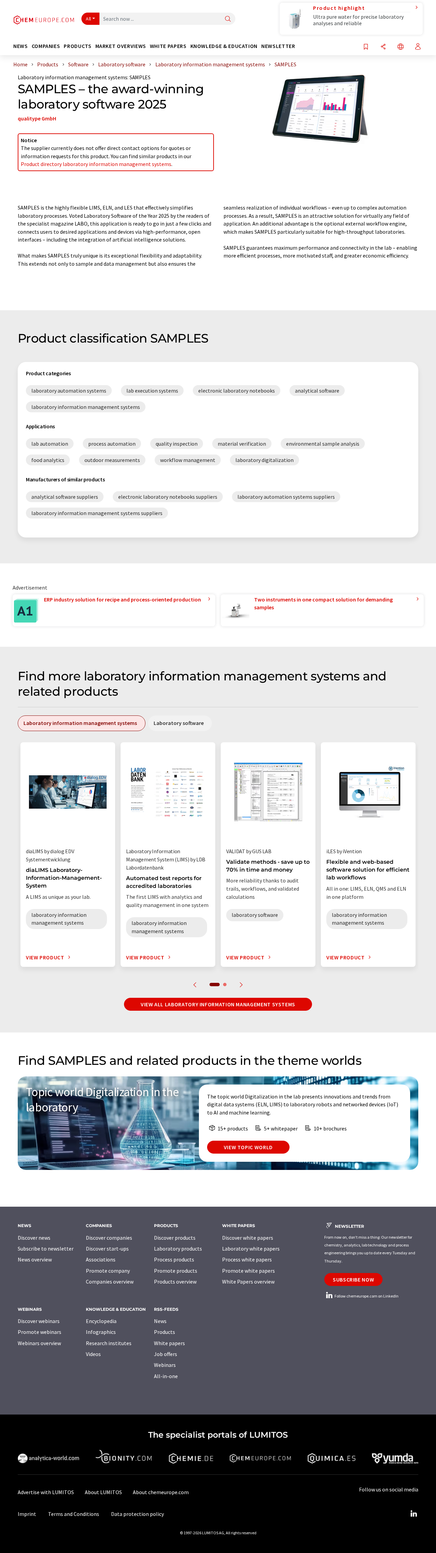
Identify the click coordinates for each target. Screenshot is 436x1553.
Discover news (34, 1237)
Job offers (165, 1354)
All (88, 19)
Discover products (175, 1237)
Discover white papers (247, 1237)
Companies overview (110, 1281)
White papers (169, 1343)
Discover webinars (39, 1321)
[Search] (228, 19)
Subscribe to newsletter (46, 1248)
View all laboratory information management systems (218, 1004)
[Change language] (400, 47)
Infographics (101, 1331)
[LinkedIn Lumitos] (413, 1513)
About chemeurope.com (161, 1492)
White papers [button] (168, 46)
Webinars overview (39, 1343)
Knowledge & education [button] (224, 46)
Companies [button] (46, 46)
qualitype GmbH (37, 118)
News (160, 1321)
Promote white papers (248, 1270)
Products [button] (77, 46)
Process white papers (247, 1259)
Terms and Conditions (73, 1513)
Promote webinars (39, 1331)
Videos (93, 1354)
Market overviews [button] (120, 46)
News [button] (20, 46)
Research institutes (108, 1343)
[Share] (383, 47)
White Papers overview (248, 1281)
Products (164, 1331)
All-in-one (166, 1376)
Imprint (27, 1513)
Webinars (165, 1364)
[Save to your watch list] (366, 47)
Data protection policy (137, 1513)
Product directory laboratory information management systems (96, 164)
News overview (35, 1259)
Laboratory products (178, 1248)
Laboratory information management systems (72, 77)
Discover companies (109, 1237)
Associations (100, 1259)
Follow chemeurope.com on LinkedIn (366, 1296)
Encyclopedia (101, 1321)
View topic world (248, 1147)
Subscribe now (353, 1279)
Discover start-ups (107, 1248)
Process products (174, 1259)
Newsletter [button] (278, 46)
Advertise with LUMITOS (46, 1492)
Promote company (108, 1270)
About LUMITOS (103, 1492)
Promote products (175, 1270)
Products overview (175, 1281)
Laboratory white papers (251, 1248)
